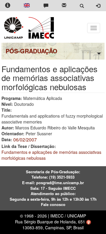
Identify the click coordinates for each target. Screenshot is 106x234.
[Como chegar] (88, 222)
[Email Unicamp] (64, 6)
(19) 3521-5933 (61, 177)
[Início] (40, 28)
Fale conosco (53, 204)
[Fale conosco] (46, 5)
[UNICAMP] (14, 28)
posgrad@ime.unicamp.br (60, 182)
